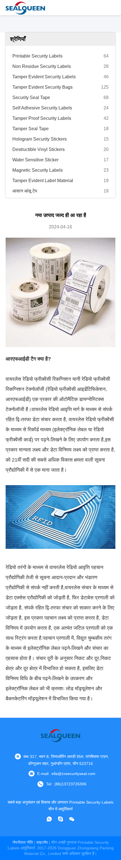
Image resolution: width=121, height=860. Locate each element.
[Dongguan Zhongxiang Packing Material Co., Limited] (25, 7)
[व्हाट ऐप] (49, 819)
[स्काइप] (60, 819)
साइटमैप (42, 842)
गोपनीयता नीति (22, 842)
